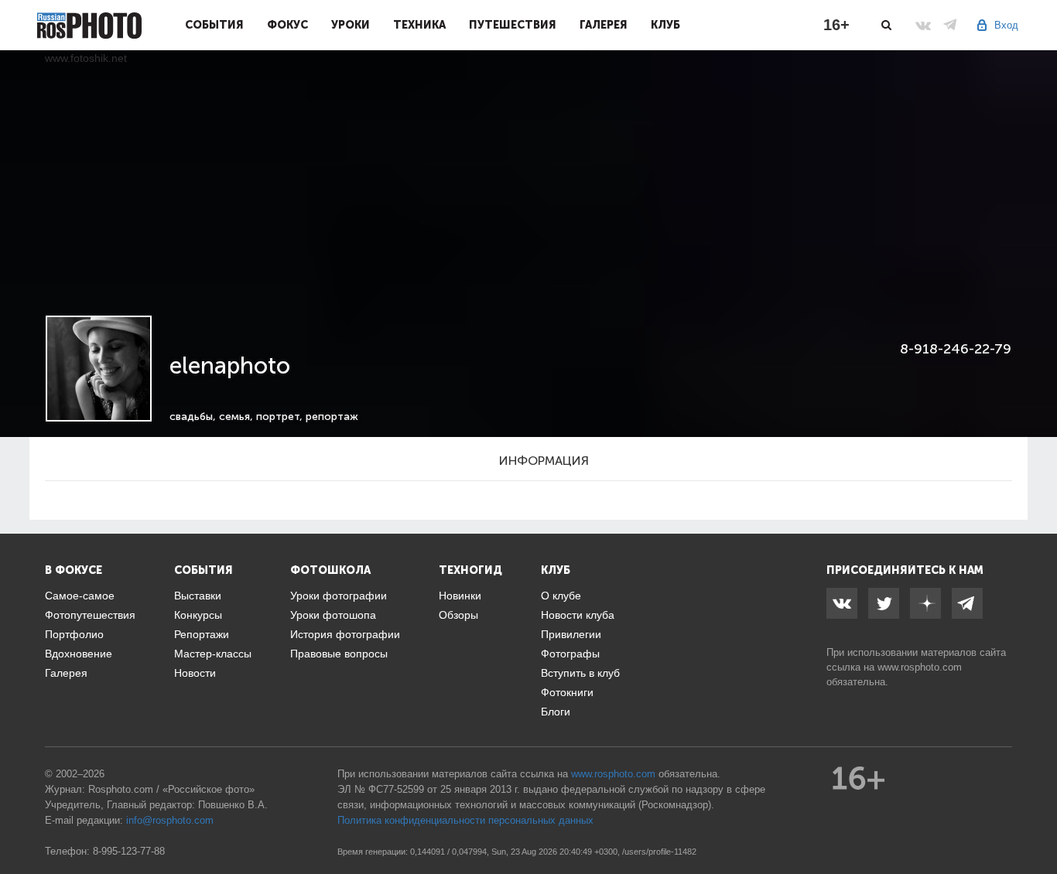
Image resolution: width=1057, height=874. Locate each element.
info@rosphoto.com (170, 820)
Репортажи (201, 634)
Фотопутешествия (90, 615)
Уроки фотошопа (333, 615)
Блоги (555, 711)
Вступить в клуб (580, 673)
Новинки (460, 595)
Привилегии (571, 634)
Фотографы (570, 653)
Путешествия (512, 25)
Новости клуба (577, 615)
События (214, 25)
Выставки (197, 595)
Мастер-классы (212, 653)
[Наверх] (1037, 823)
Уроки (350, 25)
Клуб (665, 25)
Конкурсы (198, 615)
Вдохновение (78, 653)
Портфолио (74, 634)
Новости (195, 673)
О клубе (561, 595)
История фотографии (345, 634)
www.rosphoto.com (919, 667)
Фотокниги (567, 692)
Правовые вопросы (339, 653)
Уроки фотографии (338, 595)
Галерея (604, 25)
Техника (419, 25)
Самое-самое (80, 595)
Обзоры (458, 615)
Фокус (287, 25)
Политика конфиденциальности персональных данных (465, 820)
